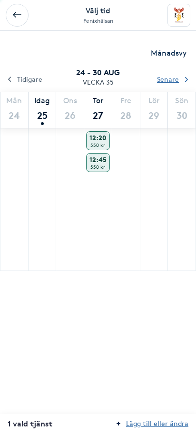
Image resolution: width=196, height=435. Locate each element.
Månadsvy (168, 53)
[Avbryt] (17, 15)
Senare (168, 79)
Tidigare (29, 79)
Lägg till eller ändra (157, 423)
